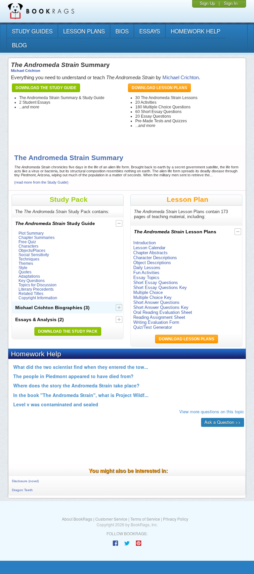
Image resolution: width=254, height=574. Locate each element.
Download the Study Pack (68, 331)
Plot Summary (31, 233)
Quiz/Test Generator (152, 327)
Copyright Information (38, 298)
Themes (26, 263)
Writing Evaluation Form (156, 322)
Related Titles (31, 293)
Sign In (230, 3)
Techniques (29, 259)
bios (122, 31)
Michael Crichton (25, 71)
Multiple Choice (148, 292)
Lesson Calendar (149, 247)
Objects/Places (32, 250)
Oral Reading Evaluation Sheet (162, 312)
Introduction (144, 242)
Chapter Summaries (37, 237)
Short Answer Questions (156, 302)
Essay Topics (146, 277)
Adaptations (29, 276)
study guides (32, 31)
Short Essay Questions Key (160, 287)
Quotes (25, 272)
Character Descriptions (155, 257)
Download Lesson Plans (159, 88)
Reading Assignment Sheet (159, 317)
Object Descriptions (152, 262)
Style (23, 267)
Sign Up (207, 3)
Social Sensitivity (34, 255)
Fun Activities (146, 272)
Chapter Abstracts (150, 252)
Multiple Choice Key (152, 297)
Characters (28, 246)
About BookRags (77, 519)
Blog (19, 45)
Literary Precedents (36, 289)
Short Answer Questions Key (161, 307)
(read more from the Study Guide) (41, 182)
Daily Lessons (146, 267)
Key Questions (32, 280)
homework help (195, 31)
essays (149, 31)
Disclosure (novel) (25, 481)
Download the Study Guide (46, 88)
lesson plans (84, 31)
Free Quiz (27, 242)
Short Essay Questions (155, 282)
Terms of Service (145, 519)
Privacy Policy (175, 519)
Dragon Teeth (22, 490)
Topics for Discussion (38, 285)
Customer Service (111, 519)
